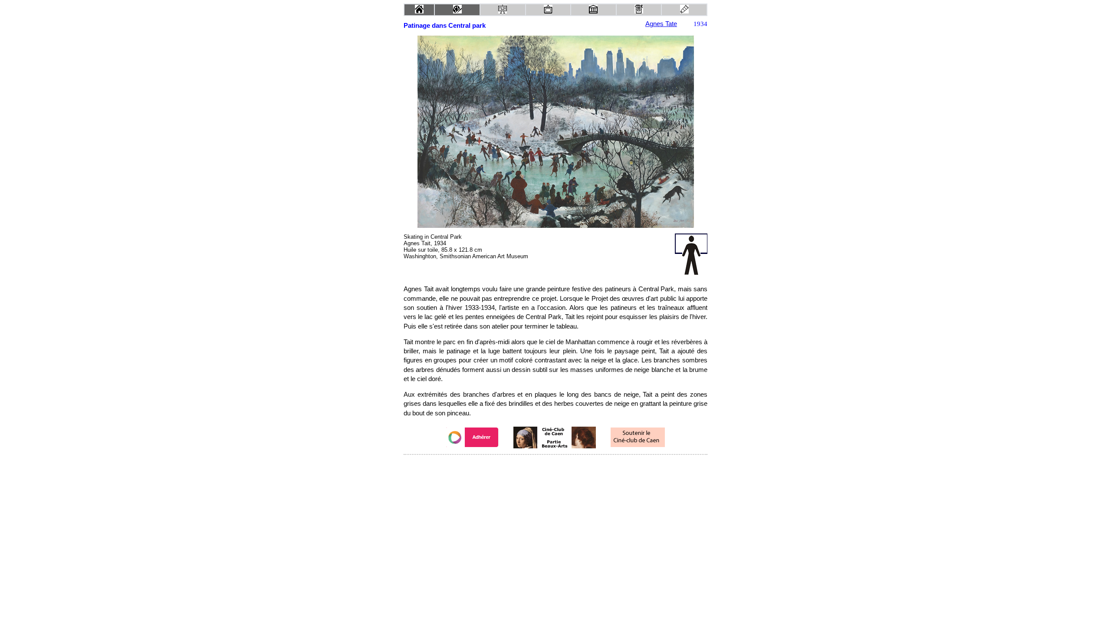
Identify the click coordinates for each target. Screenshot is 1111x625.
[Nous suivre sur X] (555, 466)
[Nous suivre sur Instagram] (572, 466)
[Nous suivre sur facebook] (539, 466)
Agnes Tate (661, 23)
